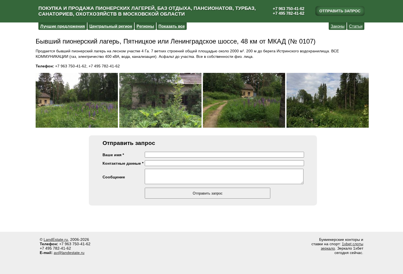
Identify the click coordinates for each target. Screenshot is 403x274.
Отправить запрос (340, 11)
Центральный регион (110, 26)
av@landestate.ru (69, 252)
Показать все (171, 26)
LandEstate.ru (56, 239)
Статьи (355, 26)
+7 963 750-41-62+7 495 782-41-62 (288, 11)
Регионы (145, 26)
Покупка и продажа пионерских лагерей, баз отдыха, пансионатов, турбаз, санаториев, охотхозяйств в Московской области (147, 11)
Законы (338, 26)
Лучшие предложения (62, 26)
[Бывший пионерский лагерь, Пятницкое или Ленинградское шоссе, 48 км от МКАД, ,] (77, 101)
